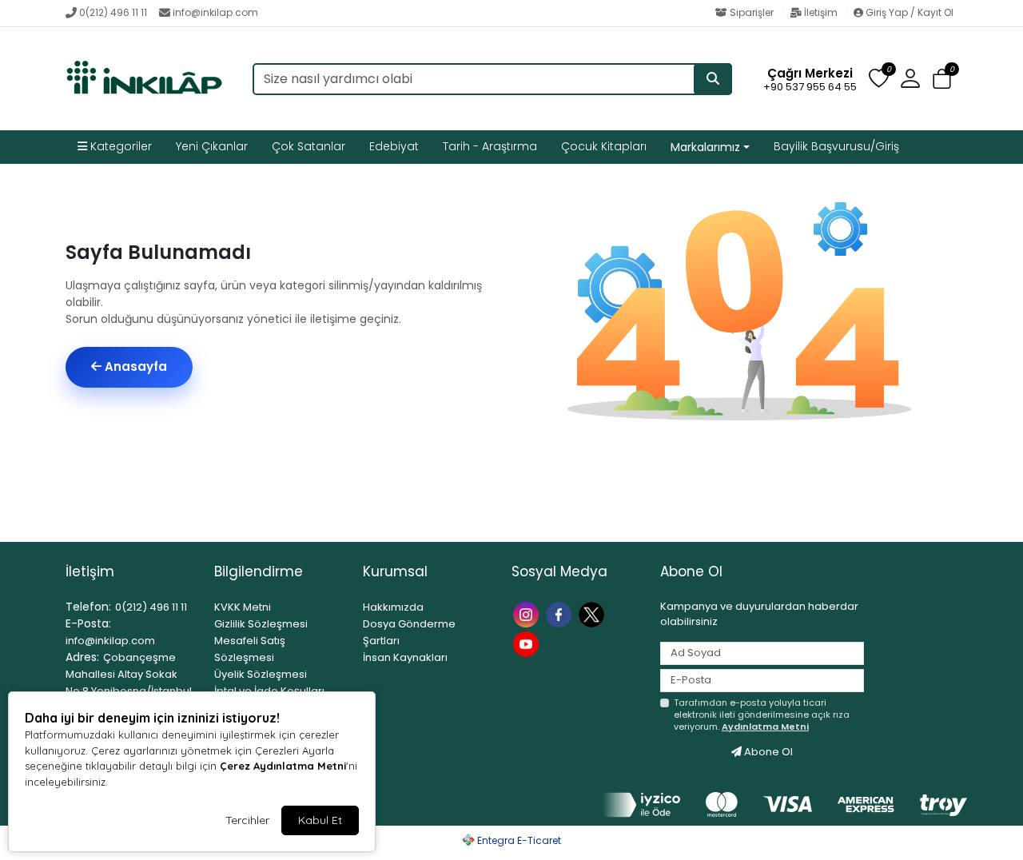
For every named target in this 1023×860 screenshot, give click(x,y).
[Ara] (713, 79)
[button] (942, 80)
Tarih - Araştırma (490, 146)
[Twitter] (593, 613)
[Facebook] (560, 613)
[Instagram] (528, 613)
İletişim (821, 12)
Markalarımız (705, 147)
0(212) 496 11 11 (113, 12)
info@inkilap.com (215, 12)
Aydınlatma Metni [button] (765, 726)
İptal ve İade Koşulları (269, 691)
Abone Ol (767, 751)
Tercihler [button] (247, 820)
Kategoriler (119, 146)
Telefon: (88, 607)
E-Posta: (88, 623)
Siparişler (751, 12)
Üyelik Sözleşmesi (260, 674)
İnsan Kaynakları (405, 657)
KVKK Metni (242, 607)
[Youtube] (528, 643)
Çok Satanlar (308, 146)
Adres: (82, 657)
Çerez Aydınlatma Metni (283, 765)
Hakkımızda (393, 607)
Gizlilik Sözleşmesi (261, 623)
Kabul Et (320, 820)
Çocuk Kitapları (604, 146)
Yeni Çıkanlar (212, 146)
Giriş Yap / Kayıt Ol (908, 12)
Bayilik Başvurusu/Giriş (836, 146)
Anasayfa (134, 366)
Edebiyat (394, 146)
